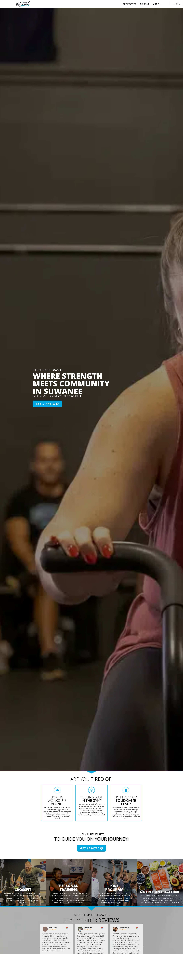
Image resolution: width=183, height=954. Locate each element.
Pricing (144, 4)
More (156, 4)
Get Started (129, 4)
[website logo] (23, 4)
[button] (39, 946)
